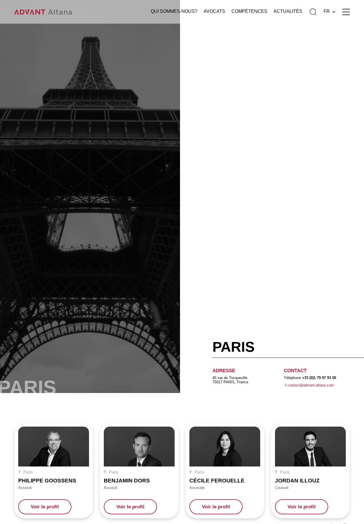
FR (327, 11)
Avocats (214, 11)
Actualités (288, 11)
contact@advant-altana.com (311, 385)
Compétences (249, 11)
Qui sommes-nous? (174, 11)
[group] (53, 470)
